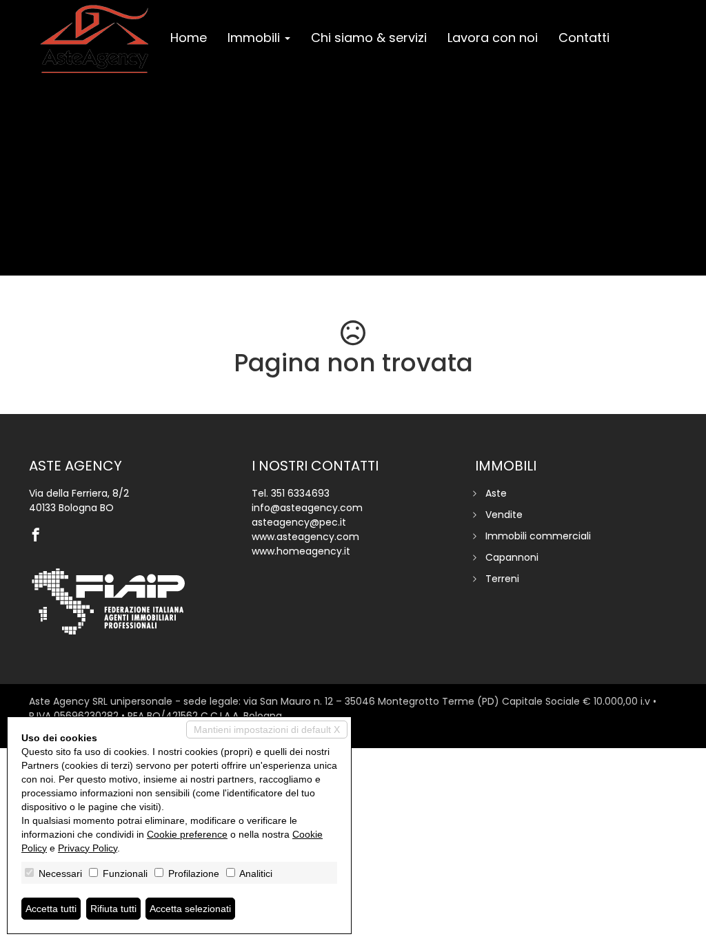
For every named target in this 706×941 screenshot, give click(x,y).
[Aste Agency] (94, 39)
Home (188, 37)
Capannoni (511, 557)
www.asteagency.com (305, 537)
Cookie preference (187, 834)
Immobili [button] (255, 37)
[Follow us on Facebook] (39, 536)
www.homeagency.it (301, 551)
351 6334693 (300, 493)
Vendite (504, 514)
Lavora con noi (492, 37)
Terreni (502, 579)
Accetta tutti (51, 908)
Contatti (583, 37)
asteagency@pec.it (299, 522)
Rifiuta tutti (113, 908)
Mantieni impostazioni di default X (267, 729)
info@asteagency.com (307, 508)
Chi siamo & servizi (369, 37)
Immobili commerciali (538, 536)
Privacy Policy (87, 848)
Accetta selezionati (190, 908)
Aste (496, 493)
